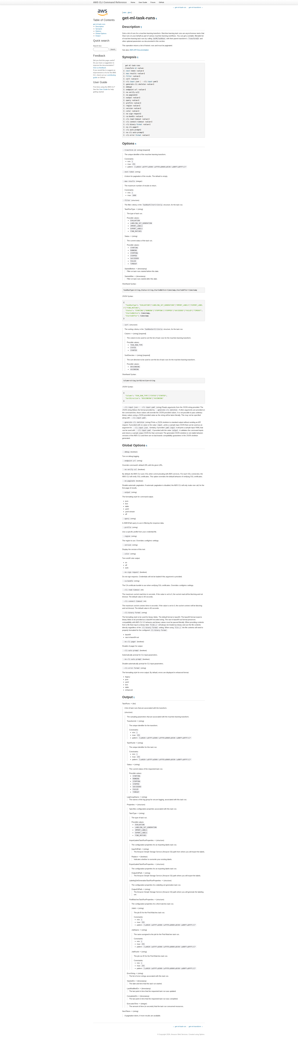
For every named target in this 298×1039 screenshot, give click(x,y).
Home (133, 2)
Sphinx (201, 1034)
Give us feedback (99, 68)
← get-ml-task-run (179, 7)
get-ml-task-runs (99, 24)
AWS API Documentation (139, 50)
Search (113, 49)
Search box (97, 46)
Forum (153, 2)
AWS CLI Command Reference (110, 2)
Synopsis (98, 29)
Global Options (100, 33)
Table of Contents (104, 20)
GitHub (161, 2)
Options (98, 31)
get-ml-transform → (196, 7)
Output (97, 36)
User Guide (143, 2)
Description (99, 26)
